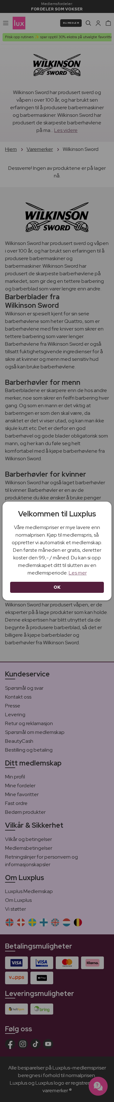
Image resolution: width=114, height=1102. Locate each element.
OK (57, 587)
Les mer (78, 572)
